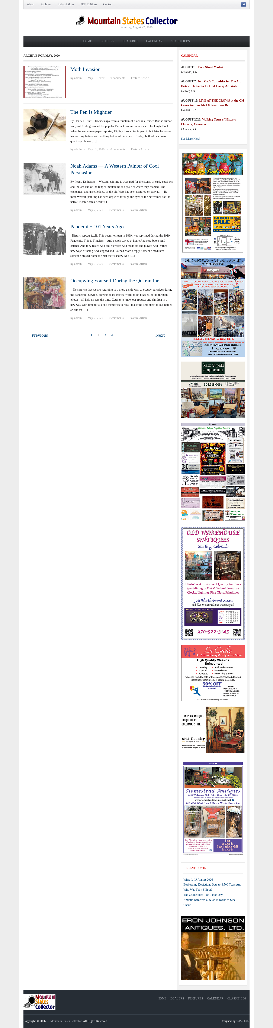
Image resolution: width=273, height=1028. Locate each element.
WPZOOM (243, 1021)
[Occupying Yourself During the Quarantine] (44, 293)
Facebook (243, 4)
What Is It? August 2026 (198, 879)
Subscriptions (66, 4)
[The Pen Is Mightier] (44, 124)
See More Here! (190, 138)
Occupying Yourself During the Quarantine (114, 280)
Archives (46, 4)
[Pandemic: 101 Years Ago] (44, 239)
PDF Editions (88, 4)
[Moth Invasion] (44, 81)
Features (130, 41)
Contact (107, 4)
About (30, 4)
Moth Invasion (85, 69)
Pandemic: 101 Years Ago (97, 226)
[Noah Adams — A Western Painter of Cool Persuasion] (44, 178)
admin (78, 78)
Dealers (107, 41)
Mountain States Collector (65, 1021)
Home (87, 41)
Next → (163, 335)
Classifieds (180, 41)
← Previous (37, 335)
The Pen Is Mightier (91, 112)
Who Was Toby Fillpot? (197, 889)
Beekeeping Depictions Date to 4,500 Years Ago (212, 884)
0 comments (117, 78)
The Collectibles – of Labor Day (203, 894)
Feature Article (140, 78)
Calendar (154, 41)
